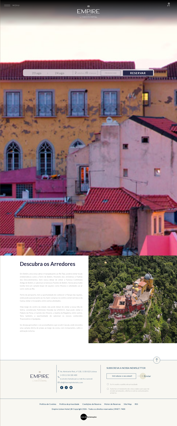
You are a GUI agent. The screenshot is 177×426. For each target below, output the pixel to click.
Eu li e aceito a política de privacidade (124, 384)
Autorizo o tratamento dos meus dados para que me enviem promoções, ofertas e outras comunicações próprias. (129, 391)
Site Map (128, 404)
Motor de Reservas (112, 404)
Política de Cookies (47, 404)
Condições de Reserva (91, 404)
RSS (136, 404)
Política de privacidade (69, 404)
